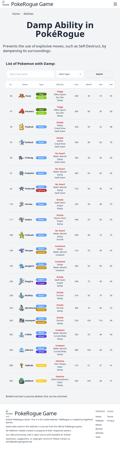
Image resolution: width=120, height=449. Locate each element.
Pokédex (100, 420)
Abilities (29, 13)
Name (25, 84)
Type (41, 84)
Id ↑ (11, 84)
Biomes (99, 428)
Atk (100, 84)
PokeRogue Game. (22, 419)
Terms (110, 416)
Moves (99, 424)
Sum (76, 84)
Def (111, 84)
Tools (98, 437)
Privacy (110, 420)
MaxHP (89, 84)
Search (99, 74)
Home (16, 13)
